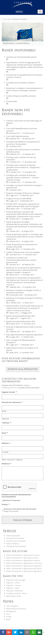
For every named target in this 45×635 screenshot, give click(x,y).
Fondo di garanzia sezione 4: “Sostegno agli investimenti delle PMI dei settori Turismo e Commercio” (24, 236)
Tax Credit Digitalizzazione (17, 136)
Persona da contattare (12, 402)
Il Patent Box (11, 101)
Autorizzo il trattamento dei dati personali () (20, 510)
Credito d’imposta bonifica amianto (21, 96)
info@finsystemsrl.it (9, 388)
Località (5, 452)
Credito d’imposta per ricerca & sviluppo (23, 252)
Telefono (6, 423)
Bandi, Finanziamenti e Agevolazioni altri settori (24, 568)
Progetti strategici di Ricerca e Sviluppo (23, 193)
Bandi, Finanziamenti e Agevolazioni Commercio (24, 563)
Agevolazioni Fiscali (13, 596)
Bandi (10, 19)
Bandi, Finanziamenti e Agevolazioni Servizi (22, 558)
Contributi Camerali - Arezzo (16, 593)
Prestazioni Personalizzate (16, 546)
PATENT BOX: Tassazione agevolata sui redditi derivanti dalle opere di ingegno (22, 205)
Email (5, 433)
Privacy (6, 504)
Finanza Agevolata (13, 535)
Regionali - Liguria (12, 588)
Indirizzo (6, 443)
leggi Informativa (11, 511)
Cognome (5, 419)
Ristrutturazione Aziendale (16, 541)
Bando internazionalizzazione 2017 (20, 316)
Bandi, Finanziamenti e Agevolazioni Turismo (23, 555)
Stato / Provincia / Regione (12, 460)
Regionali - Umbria (13, 583)
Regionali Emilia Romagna (16, 580)
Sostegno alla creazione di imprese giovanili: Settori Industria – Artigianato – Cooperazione (23, 167)
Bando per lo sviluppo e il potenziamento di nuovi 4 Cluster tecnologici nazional (24, 89)
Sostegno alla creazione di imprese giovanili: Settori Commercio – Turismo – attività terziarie (23, 177)
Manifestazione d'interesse (16, 609)
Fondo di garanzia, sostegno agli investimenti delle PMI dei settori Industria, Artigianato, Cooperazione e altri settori (24, 214)
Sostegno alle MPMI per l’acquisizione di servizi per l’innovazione (23, 143)
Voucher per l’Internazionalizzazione (21, 57)
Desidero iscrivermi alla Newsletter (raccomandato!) (16, 496)
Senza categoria (12, 606)
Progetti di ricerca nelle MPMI (18, 198)
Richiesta (6, 464)
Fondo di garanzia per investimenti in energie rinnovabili (21, 245)
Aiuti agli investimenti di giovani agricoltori (24, 335)
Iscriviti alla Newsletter (22, 369)
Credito (9, 617)
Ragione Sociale (9, 392)
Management (11, 611)
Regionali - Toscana (13, 585)
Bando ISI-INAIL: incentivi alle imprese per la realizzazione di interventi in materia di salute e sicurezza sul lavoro (24, 308)
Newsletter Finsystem (11, 500)
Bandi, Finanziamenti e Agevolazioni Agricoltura (24, 571)
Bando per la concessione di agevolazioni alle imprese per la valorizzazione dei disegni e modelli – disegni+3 (23, 270)
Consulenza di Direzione (15, 538)
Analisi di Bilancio (12, 543)
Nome (4, 411)
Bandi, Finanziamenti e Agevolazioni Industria (23, 560)
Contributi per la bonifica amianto (20, 83)
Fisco (8, 614)
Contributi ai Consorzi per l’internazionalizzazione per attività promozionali (21, 260)
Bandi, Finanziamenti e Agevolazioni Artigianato (24, 566)
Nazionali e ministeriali (14, 591)
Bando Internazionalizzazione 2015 (20, 321)
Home (5, 19)
